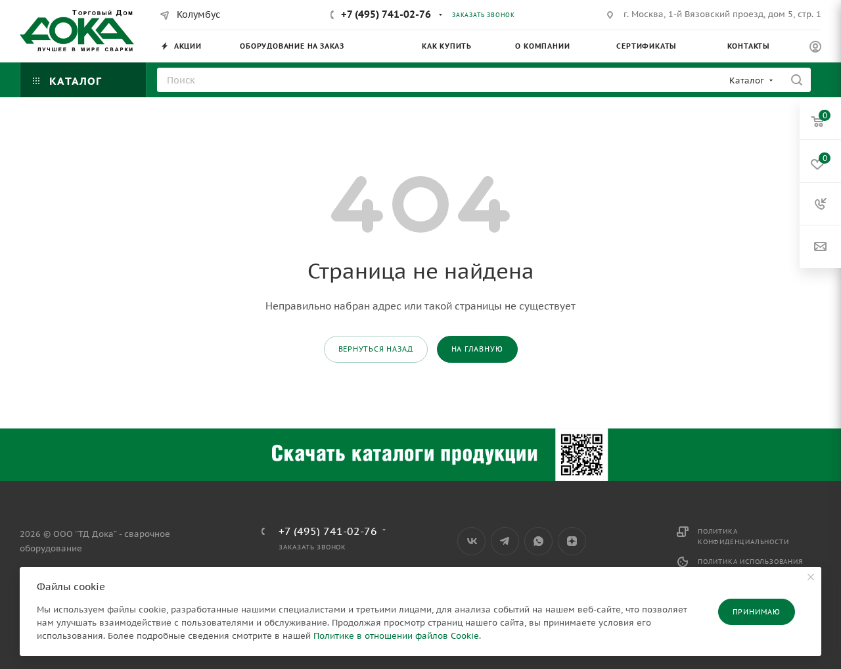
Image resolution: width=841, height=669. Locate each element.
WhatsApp (538, 541)
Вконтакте (471, 541)
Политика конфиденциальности (743, 536)
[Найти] (797, 80)
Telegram (505, 541)
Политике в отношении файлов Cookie (396, 635)
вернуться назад (375, 349)
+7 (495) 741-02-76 (386, 14)
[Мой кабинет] (815, 48)
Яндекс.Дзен (572, 541)
